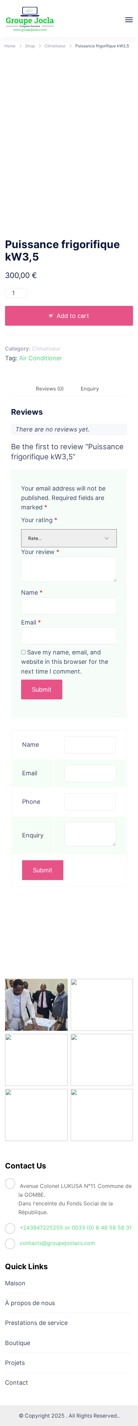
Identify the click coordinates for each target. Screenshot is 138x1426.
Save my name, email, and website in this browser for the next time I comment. (64, 662)
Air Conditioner (40, 358)
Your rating (39, 519)
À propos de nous (30, 1302)
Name (32, 592)
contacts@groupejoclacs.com (57, 1243)
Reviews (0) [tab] (50, 388)
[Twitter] (75, 947)
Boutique (17, 1342)
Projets (15, 1362)
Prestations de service (36, 1322)
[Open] (129, 20)
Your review (40, 551)
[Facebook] (15, 947)
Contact (16, 1382)
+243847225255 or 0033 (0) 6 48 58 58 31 (76, 1227)
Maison (15, 1283)
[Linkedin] (55, 947)
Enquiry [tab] (90, 388)
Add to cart (73, 315)
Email (31, 622)
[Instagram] (35, 947)
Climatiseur (46, 349)
